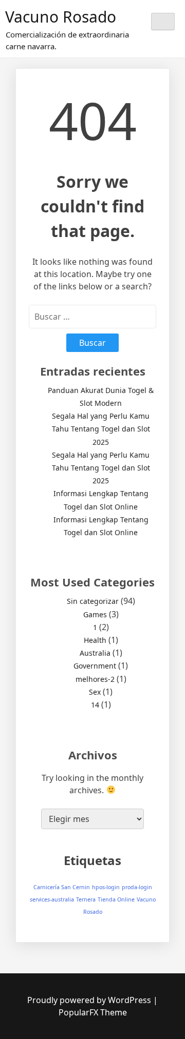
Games (95, 614)
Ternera (86, 899)
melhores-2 (95, 679)
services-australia (52, 899)
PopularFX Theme (93, 1012)
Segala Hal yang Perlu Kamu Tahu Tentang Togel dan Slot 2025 (101, 428)
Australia (95, 653)
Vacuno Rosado (60, 16)
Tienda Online (116, 899)
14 (95, 705)
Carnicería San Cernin (61, 887)
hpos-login (106, 887)
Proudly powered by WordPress (90, 1000)
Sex (95, 692)
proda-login (137, 887)
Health (95, 640)
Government (94, 666)
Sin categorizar (93, 601)
